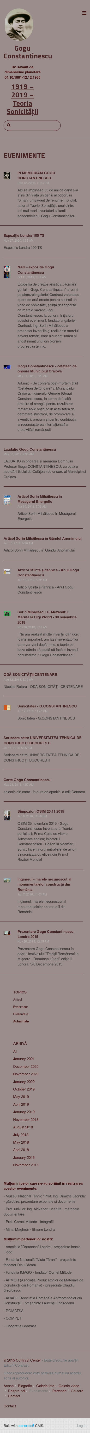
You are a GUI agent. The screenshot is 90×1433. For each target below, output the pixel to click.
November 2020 (25, 1073)
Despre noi (16, 1390)
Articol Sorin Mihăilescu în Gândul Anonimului (43, 538)
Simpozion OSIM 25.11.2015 (41, 811)
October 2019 (24, 1088)
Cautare (77, 1390)
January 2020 (24, 1081)
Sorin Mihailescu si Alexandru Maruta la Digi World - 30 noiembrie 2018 (47, 617)
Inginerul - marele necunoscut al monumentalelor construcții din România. (44, 884)
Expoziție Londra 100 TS (24, 235)
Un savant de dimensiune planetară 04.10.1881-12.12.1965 (23, 72)
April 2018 (21, 1149)
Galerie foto (45, 1385)
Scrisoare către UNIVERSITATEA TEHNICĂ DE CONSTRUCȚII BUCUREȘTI (43, 740)
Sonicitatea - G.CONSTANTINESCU (47, 706)
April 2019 (21, 1104)
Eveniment (20, 1006)
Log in (81, 1425)
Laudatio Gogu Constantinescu (30, 449)
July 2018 (20, 1134)
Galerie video (69, 1385)
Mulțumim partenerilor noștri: (28, 1239)
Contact (14, 1395)
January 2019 (24, 1111)
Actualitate (21, 1021)
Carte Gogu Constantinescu (27, 779)
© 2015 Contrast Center (22, 1360)
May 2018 (21, 1142)
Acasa (9, 1385)
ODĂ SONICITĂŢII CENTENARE (30, 674)
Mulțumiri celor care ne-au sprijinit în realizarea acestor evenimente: (43, 1186)
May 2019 (21, 1096)
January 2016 (24, 1157)
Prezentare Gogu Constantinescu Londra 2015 (45, 934)
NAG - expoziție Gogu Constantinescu (36, 269)
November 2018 (25, 1119)
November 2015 (25, 1164)
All (15, 1051)
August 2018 (23, 1126)
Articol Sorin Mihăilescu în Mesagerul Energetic (40, 499)
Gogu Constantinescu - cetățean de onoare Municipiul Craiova (47, 368)
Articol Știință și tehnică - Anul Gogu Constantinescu (48, 572)
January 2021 (24, 1058)
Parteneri (59, 1390)
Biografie (25, 1385)
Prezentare (20, 1014)
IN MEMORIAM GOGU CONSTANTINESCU (36, 175)
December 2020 (25, 1066)
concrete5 (26, 1425)
